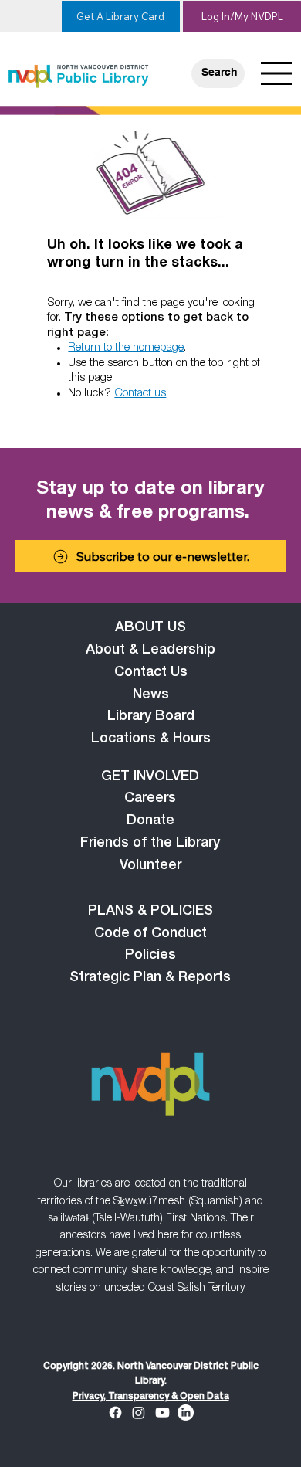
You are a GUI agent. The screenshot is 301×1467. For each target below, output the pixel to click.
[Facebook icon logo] (115, 1412)
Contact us (140, 393)
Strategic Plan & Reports (150, 978)
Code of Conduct (150, 934)
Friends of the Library (150, 844)
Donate (150, 821)
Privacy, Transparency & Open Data (151, 1396)
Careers (150, 799)
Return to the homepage (126, 348)
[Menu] (277, 73)
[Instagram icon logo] (138, 1412)
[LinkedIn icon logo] (186, 1412)
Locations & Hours (151, 739)
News (151, 695)
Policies (150, 956)
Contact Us (151, 673)
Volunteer (150, 866)
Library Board (150, 717)
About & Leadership (150, 650)
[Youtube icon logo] (162, 1412)
